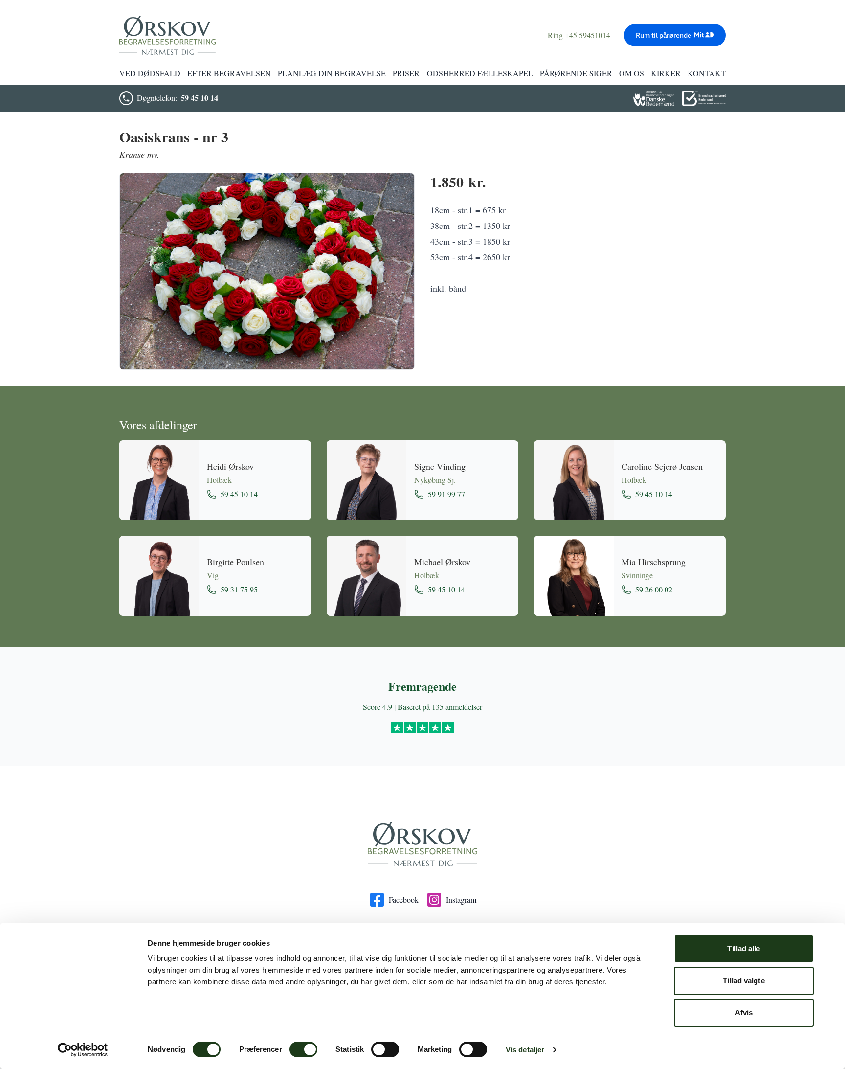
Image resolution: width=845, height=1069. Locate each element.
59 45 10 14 (199, 97)
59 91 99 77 (446, 494)
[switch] (303, 1049)
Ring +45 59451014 (579, 35)
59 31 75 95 (239, 589)
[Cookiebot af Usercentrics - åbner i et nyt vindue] (83, 1050)
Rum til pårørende (663, 35)
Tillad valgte (743, 981)
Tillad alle (743, 948)
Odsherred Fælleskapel (480, 73)
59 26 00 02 (653, 589)
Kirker (666, 73)
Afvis (744, 1012)
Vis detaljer (525, 1050)
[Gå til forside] (422, 844)
